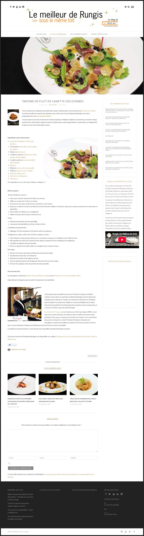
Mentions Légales (23, 532)
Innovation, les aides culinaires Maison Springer (117, 141)
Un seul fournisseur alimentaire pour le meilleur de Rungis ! (117, 130)
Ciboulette (14, 179)
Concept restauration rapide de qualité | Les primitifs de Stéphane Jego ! (118, 148)
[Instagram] (23, 7)
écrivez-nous (112, 514)
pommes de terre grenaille (25, 168)
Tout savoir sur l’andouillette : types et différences (117, 124)
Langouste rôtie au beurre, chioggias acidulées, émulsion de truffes (21, 401)
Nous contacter (99, 34)
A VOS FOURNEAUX (58, 34)
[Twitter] (110, 494)
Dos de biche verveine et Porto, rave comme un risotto (119, 168)
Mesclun (13, 165)
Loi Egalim (109, 136)
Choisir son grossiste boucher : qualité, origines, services (117, 117)
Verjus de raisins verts (17, 173)
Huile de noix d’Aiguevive (18, 176)
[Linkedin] (20, 7)
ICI (45, 182)
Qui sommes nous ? (79, 34)
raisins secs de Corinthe (24, 171)
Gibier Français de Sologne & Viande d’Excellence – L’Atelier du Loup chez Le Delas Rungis (119, 110)
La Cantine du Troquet (52, 312)
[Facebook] (105, 494)
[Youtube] (17, 7)
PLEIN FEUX (41, 34)
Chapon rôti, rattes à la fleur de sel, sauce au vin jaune (119, 162)
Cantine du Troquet (89, 111)
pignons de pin (20, 152)
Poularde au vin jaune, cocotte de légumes (118, 155)
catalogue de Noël (44, 116)
